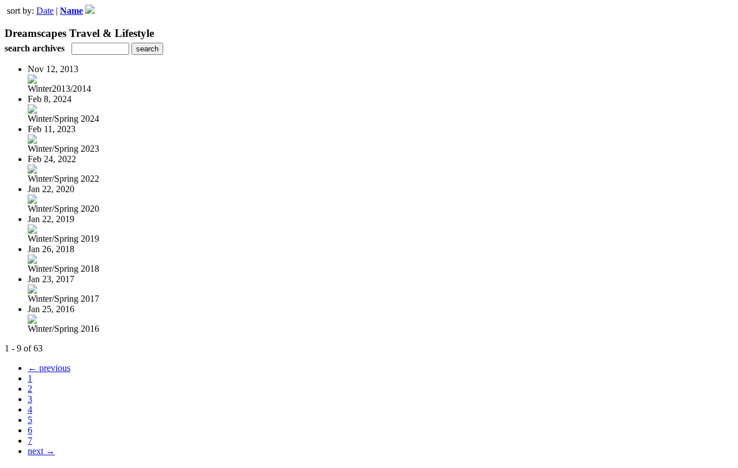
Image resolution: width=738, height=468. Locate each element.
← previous (49, 368)
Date (45, 11)
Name (71, 11)
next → (41, 451)
